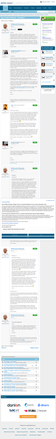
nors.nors (13, 362)
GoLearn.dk (30, 428)
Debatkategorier (4, 11)
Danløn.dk (4, 428)
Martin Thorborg (14, 368)
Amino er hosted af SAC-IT (21, 435)
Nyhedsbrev (33, 431)
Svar (35, 24)
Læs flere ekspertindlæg (46, 82)
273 (8, 112)
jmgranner (13, 390)
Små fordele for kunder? (9, 386)
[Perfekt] (16, 27)
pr (32, 86)
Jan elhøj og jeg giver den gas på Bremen (13, 367)
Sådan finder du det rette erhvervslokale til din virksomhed (50, 50)
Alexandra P (13, 378)
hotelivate (13, 375)
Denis (12, 381)
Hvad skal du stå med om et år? (50, 63)
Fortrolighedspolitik (50, 200)
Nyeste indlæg (7, 362)
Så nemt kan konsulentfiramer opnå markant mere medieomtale (50, 69)
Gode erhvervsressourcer (28, 14)
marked (23, 339)
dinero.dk (24, 428)
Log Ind (53, 1)
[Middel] (13, 27)
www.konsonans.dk (13, 163)
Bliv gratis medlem (46, 1)
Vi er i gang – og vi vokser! (10, 361)
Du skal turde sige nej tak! (50, 76)
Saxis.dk (11, 428)
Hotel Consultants (8, 374)
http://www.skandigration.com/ (20, 87)
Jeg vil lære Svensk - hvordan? (41, 14)
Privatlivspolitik (41, 431)
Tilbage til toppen (34, 347)
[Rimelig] (12, 27)
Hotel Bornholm (33, 435)
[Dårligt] (11, 27)
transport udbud (8, 380)
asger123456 (13, 372)
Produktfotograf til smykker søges (12, 377)
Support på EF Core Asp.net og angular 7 (13, 389)
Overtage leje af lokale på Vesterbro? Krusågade (15, 383)
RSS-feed (4, 347)
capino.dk (17, 428)
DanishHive (13, 365)
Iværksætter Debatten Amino (6, 14)
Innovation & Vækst (17, 14)
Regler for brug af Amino (22, 431)
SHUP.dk (52, 428)
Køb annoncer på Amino (9, 431)
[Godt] (14, 27)
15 (7, 56)
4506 (8, 32)
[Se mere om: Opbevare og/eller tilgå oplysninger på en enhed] (52, 229)
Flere (50, 7)
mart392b (13, 387)
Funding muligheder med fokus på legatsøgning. (15, 364)
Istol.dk (14, 25)
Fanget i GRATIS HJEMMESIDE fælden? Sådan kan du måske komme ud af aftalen (50, 57)
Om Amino (49, 431)
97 (7, 148)
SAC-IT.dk (38, 428)
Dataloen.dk (45, 428)
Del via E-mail (13, 29)
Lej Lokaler (13, 384)
